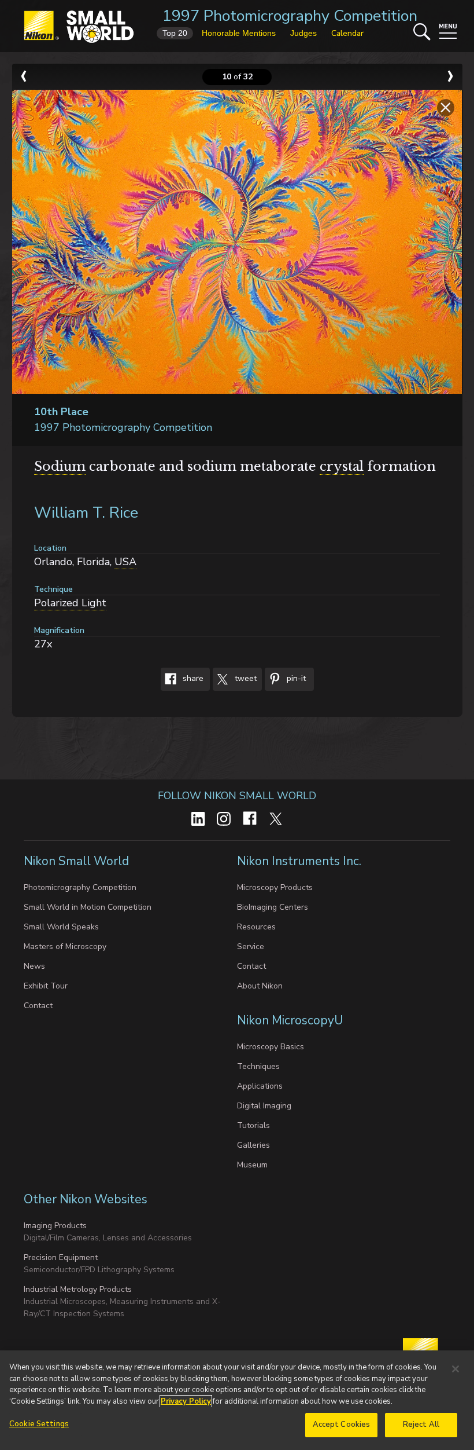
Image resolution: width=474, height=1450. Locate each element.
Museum (252, 1164)
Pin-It (295, 678)
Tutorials (253, 1125)
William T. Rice (86, 512)
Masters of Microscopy (65, 946)
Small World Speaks (61, 926)
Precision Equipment (61, 1257)
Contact (38, 1005)
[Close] (455, 1369)
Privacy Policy (186, 1401)
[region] (237, 1400)
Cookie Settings (39, 1424)
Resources (256, 926)
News (34, 966)
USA (125, 562)
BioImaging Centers (272, 907)
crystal (342, 466)
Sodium (60, 466)
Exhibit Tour (46, 985)
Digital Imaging (264, 1105)
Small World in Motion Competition (87, 907)
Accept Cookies (342, 1424)
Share (191, 678)
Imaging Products (55, 1225)
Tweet (244, 678)
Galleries (253, 1145)
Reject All (421, 1424)
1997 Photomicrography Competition (289, 16)
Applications (260, 1086)
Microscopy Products (275, 887)
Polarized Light (70, 603)
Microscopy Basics (270, 1046)
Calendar (347, 33)
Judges (303, 33)
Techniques (258, 1066)
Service (250, 946)
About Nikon (260, 985)
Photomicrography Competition (80, 887)
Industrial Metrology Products (78, 1289)
